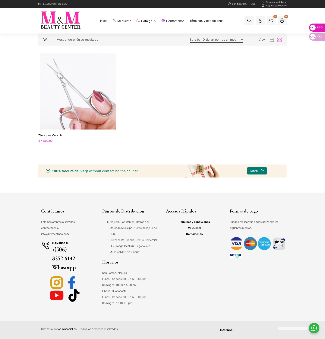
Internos (226, 330)
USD (316, 27)
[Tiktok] (74, 295)
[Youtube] (56, 295)
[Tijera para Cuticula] (77, 91)
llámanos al (60, 243)
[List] (272, 40)
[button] (222, 39)
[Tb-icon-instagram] (56, 282)
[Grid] (279, 40)
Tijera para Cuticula (50, 135)
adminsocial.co (67, 329)
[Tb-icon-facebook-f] (74, 282)
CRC (316, 36)
